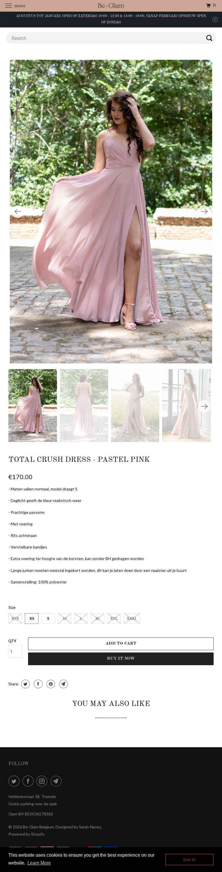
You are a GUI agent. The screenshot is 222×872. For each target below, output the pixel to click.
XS (31, 618)
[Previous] (17, 211)
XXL (114, 618)
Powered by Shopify (26, 834)
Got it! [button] (189, 859)
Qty (12, 641)
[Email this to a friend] (63, 684)
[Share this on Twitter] (25, 684)
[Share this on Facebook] (37, 684)
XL (97, 618)
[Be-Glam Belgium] (111, 5)
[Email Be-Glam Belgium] (57, 781)
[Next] (204, 211)
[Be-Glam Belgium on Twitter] (15, 781)
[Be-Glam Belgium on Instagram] (43, 781)
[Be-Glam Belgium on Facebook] (29, 781)
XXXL (132, 618)
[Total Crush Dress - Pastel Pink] (111, 211)
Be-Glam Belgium (38, 826)
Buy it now (121, 659)
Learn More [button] (39, 862)
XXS (15, 618)
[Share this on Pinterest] (50, 684)
